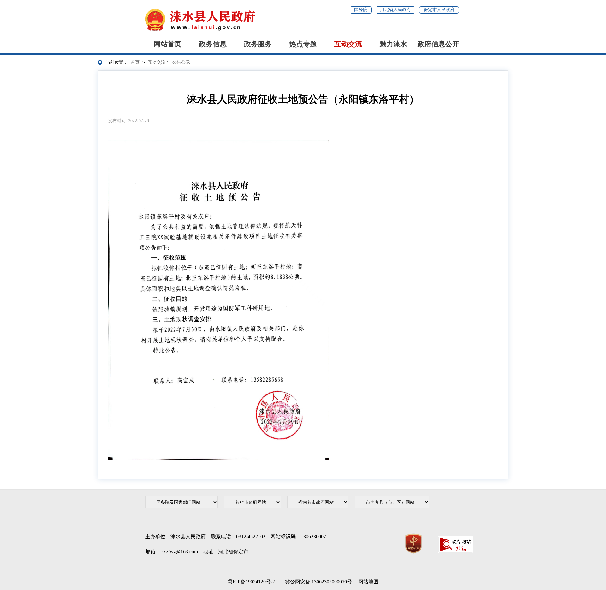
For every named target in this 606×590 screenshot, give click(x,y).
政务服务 (258, 44)
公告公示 (181, 62)
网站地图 (368, 581)
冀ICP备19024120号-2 (251, 581)
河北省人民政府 (395, 9)
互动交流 (348, 44)
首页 (135, 62)
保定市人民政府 (439, 9)
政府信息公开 (438, 44)
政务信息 (213, 44)
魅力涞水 (393, 44)
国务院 (360, 9)
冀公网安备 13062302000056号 (317, 581)
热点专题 (303, 44)
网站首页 (167, 44)
